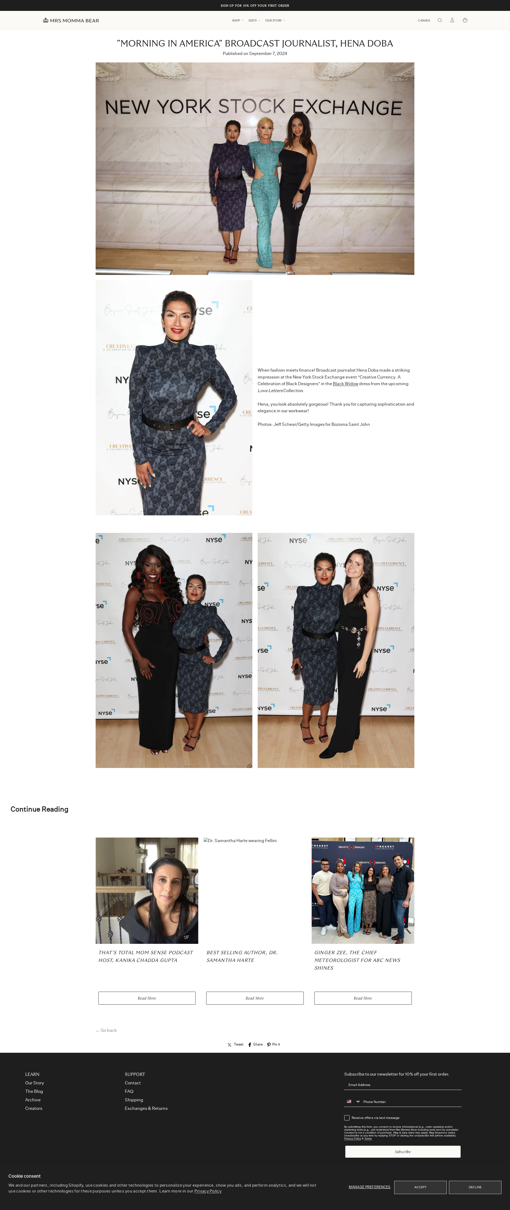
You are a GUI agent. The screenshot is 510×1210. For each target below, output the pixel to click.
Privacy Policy (208, 1191)
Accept (420, 1187)
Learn (32, 1074)
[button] (424, 20)
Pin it (276, 1044)
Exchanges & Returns (146, 1108)
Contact (133, 1083)
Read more (147, 998)
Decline (475, 1187)
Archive (33, 1100)
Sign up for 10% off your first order (255, 5)
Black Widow (345, 384)
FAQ (129, 1091)
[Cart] (465, 20)
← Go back (106, 1030)
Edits (253, 20)
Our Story (273, 20)
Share (258, 1044)
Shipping (134, 1100)
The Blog (34, 1091)
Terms (368, 1138)
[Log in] (452, 20)
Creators (33, 1108)
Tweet (239, 1044)
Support (135, 1074)
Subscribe (403, 1151)
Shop (236, 20)
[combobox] (352, 1101)
